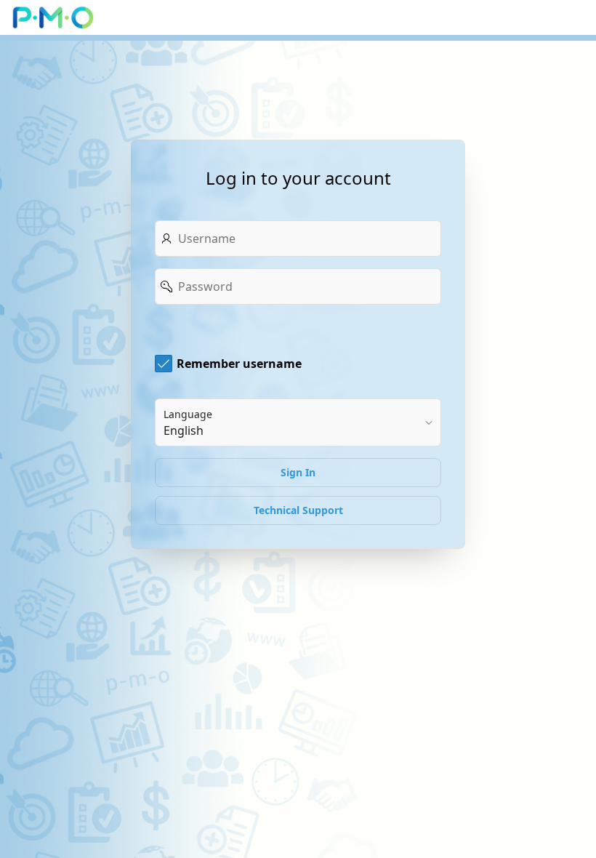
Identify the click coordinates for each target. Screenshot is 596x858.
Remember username (239, 364)
